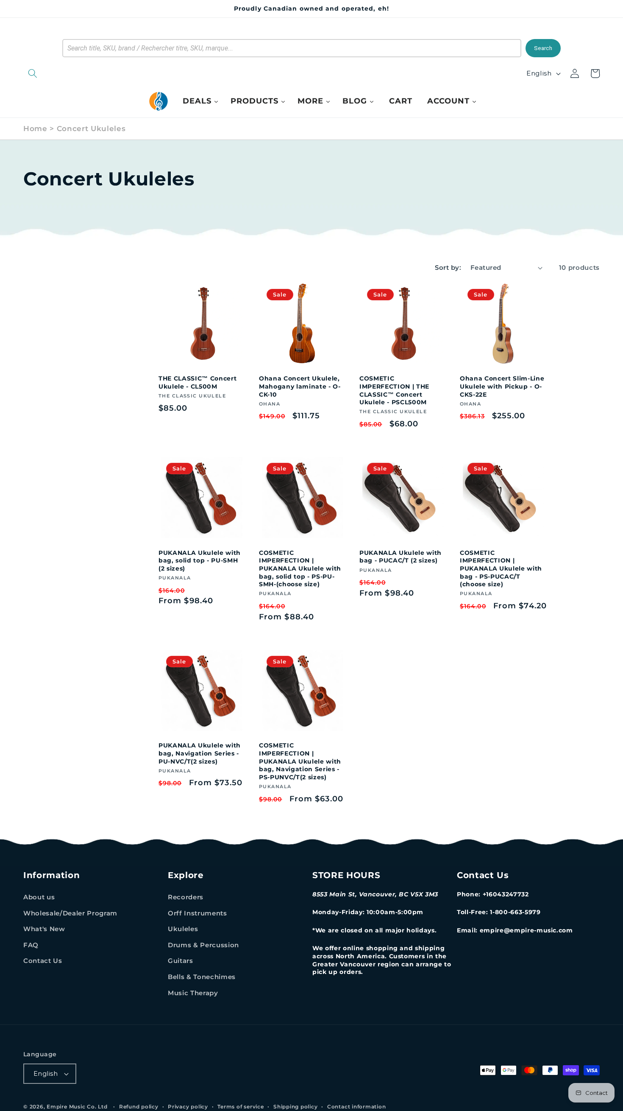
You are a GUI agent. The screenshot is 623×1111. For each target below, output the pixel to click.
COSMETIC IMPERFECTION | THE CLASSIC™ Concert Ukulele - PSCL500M (394, 390)
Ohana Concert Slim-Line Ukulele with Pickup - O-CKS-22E (502, 386)
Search (543, 48)
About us (39, 897)
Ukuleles (183, 929)
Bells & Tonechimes (202, 977)
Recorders (185, 897)
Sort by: (448, 267)
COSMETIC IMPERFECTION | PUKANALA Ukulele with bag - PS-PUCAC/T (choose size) (501, 568)
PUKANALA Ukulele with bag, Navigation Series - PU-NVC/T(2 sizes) (200, 753)
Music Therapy (193, 993)
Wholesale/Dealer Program (70, 913)
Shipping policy (295, 1106)
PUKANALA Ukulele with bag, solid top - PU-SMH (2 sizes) (200, 560)
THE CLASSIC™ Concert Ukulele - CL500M (197, 382)
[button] (76, 73)
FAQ (31, 945)
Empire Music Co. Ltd (77, 1106)
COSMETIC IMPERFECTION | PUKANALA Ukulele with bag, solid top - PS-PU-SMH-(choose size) (300, 568)
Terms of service (240, 1106)
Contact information (356, 1106)
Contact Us (42, 961)
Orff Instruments (197, 913)
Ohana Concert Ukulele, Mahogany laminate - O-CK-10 (300, 386)
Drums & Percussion (203, 945)
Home (35, 128)
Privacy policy (188, 1106)
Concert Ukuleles (91, 128)
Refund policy (139, 1106)
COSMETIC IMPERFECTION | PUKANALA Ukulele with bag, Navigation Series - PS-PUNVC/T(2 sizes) (300, 761)
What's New (44, 929)
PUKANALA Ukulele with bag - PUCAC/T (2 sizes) (400, 557)
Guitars (180, 961)
